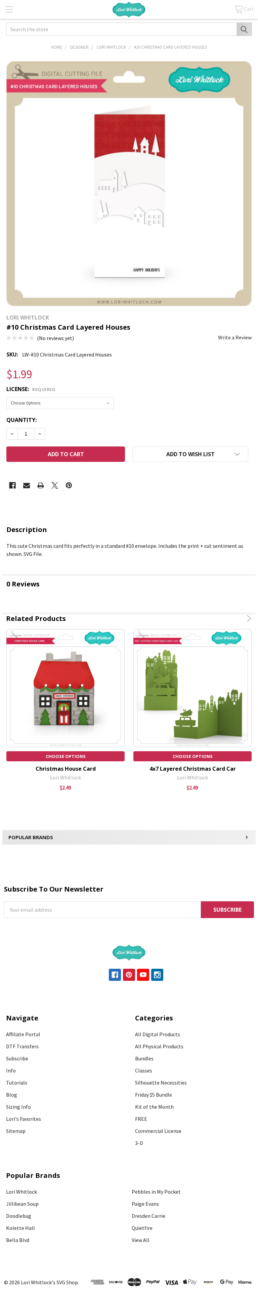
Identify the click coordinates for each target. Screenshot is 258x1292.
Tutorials (16, 1082)
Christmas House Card (66, 768)
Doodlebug (18, 1215)
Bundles (144, 1058)
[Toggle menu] (9, 9)
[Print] (41, 485)
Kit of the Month (154, 1106)
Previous (239, 618)
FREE (141, 1118)
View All (140, 1240)
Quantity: (21, 420)
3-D (139, 1143)
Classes (143, 1070)
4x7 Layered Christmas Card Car (192, 768)
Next (248, 618)
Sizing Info (18, 1106)
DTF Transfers (22, 1046)
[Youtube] (143, 975)
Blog (11, 1094)
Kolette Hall (20, 1228)
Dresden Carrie (148, 1215)
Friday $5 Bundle (153, 1094)
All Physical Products (159, 1046)
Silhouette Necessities (161, 1082)
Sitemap (16, 1131)
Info (11, 1070)
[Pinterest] (69, 485)
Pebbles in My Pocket (156, 1191)
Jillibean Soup (22, 1203)
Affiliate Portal (23, 1034)
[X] (55, 485)
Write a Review (235, 337)
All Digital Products (157, 1034)
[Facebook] (12, 485)
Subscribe (17, 1058)
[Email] (26, 485)
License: (30, 389)
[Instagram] (157, 975)
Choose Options (66, 756)
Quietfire (142, 1228)
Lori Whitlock (21, 1191)
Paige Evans (145, 1203)
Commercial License (158, 1131)
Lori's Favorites (23, 1118)
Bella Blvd (17, 1240)
